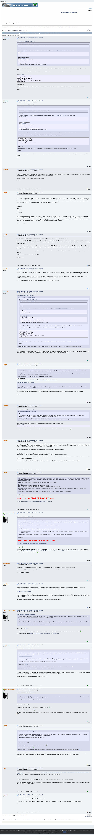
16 (16, 30)
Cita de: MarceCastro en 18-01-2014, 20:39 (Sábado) (26, 104)
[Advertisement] (47, 19)
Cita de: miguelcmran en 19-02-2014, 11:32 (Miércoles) (26, 692)
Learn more (68, 832)
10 (9, 30)
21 (21, 30)
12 (11, 30)
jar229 (51, 26)
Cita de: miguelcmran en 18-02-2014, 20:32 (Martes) (26, 614)
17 (17, 30)
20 (20, 30)
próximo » (90, 29)
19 (19, 30)
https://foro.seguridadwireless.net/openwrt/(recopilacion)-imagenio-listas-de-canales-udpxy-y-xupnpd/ (37, 379)
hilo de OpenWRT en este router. (59, 50)
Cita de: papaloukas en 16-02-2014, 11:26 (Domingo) (26, 382)
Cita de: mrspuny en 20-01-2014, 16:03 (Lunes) (25, 295)
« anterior (86, 29)
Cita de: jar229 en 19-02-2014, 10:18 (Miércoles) (25, 648)
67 (23, 30)
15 (15, 30)
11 (10, 30)
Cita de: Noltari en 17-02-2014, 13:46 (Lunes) (25, 516)
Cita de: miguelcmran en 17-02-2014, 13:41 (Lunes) (27, 518)
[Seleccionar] (23, 51)
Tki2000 (54, 26)
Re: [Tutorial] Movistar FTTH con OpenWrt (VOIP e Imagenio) (30, 37)
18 (18, 30)
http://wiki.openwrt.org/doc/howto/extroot (25, 591)
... (6, 30)
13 (12, 30)
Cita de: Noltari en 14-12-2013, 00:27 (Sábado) (26, 43)
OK (64, 832)
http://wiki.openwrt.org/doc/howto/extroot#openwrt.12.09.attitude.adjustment (44, 633)
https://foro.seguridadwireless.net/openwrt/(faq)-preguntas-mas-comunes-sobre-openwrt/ (34, 501)
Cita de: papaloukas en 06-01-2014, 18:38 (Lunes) (26, 41)
